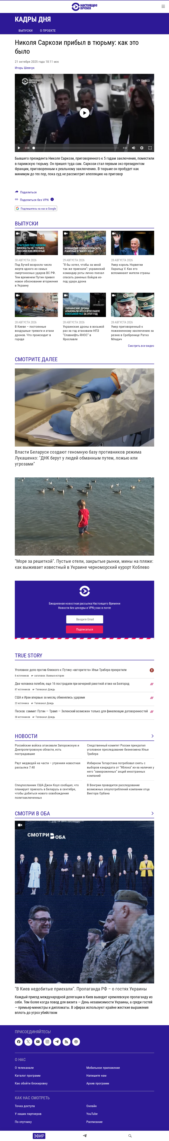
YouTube (92, 1114)
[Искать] (130, 1136)
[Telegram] (84, 1136)
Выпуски (26, 31)
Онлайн (91, 1106)
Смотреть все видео (141, 346)
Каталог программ (27, 1075)
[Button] (26, 193)
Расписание (94, 1122)
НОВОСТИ (26, 736)
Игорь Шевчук (25, 68)
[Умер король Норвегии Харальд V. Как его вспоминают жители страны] (132, 243)
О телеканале (24, 1068)
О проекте (48, 31)
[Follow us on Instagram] (47, 1042)
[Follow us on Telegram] (57, 1042)
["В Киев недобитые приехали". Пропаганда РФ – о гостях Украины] (84, 902)
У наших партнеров (28, 1114)
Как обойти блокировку (31, 1083)
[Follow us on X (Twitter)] (28, 1042)
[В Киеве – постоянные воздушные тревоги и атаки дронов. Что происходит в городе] (36, 305)
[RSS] (66, 1042)
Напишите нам (96, 1075)
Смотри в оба (32, 813)
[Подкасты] (76, 1042)
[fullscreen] (150, 148)
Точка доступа (25, 1106)
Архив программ (97, 1083)
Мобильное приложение (103, 1068)
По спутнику (23, 1122)
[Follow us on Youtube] (38, 1042)
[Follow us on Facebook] (19, 1042)
